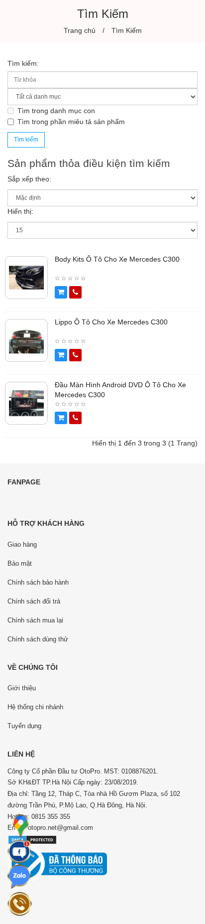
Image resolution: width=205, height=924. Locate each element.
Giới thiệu (21, 688)
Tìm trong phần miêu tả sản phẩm (71, 122)
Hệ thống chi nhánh (35, 707)
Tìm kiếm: (23, 63)
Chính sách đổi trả (33, 601)
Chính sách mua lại (35, 620)
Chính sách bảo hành (38, 582)
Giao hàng (22, 544)
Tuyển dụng (24, 726)
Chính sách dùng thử (37, 639)
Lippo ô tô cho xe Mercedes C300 (111, 322)
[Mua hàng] (61, 292)
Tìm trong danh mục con (56, 111)
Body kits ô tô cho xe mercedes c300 (117, 259)
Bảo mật (19, 563)
